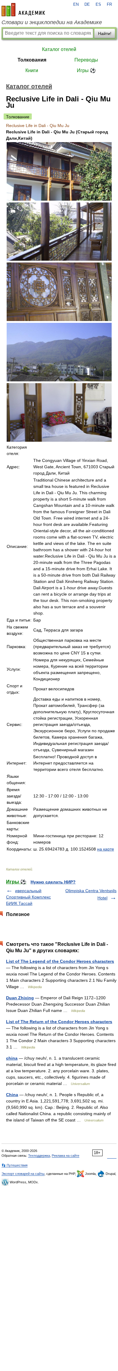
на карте (105, 849)
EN (76, 4)
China (12, 1094)
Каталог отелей (59, 49)
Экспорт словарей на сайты (23, 1173)
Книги (31, 70)
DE (87, 4)
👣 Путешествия (15, 1165)
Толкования (32, 59)
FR (109, 4)
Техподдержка (39, 1155)
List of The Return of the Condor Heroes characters (59, 1021)
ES (98, 4)
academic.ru (23, 9)
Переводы (86, 59)
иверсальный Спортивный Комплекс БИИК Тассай (28, 897)
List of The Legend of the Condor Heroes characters (60, 961)
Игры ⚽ (86, 70)
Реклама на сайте (65, 1155)
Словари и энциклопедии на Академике (52, 22)
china (12, 1058)
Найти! (104, 33)
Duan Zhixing (20, 997)
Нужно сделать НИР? (53, 882)
